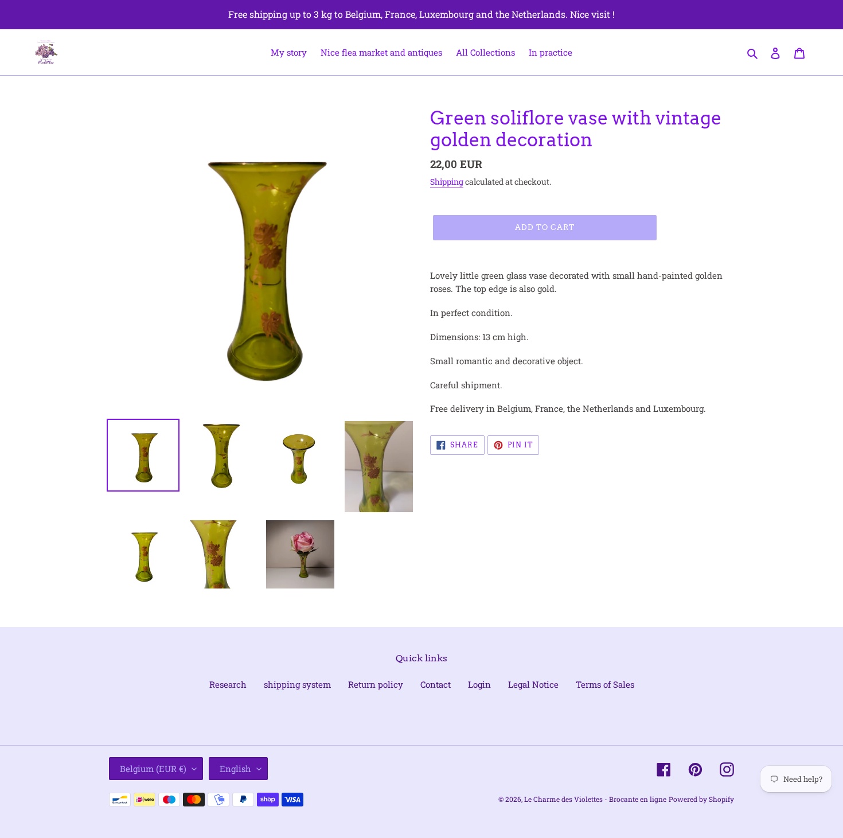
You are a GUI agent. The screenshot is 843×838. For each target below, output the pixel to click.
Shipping (446, 181)
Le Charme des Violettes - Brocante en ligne (595, 799)
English (235, 768)
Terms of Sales (605, 684)
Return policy (375, 684)
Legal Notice (533, 684)
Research (228, 684)
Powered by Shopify (701, 799)
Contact (435, 684)
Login (479, 684)
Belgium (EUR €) (153, 768)
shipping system (297, 684)
